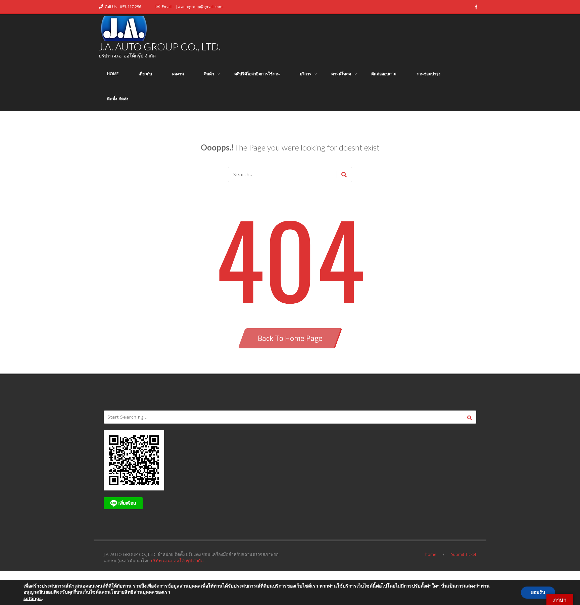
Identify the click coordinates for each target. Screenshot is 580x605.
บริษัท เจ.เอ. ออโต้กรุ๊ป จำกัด (177, 561)
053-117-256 (130, 6)
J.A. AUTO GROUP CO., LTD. (160, 46)
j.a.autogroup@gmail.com (199, 6)
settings (32, 598)
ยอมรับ (538, 592)
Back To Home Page (290, 338)
